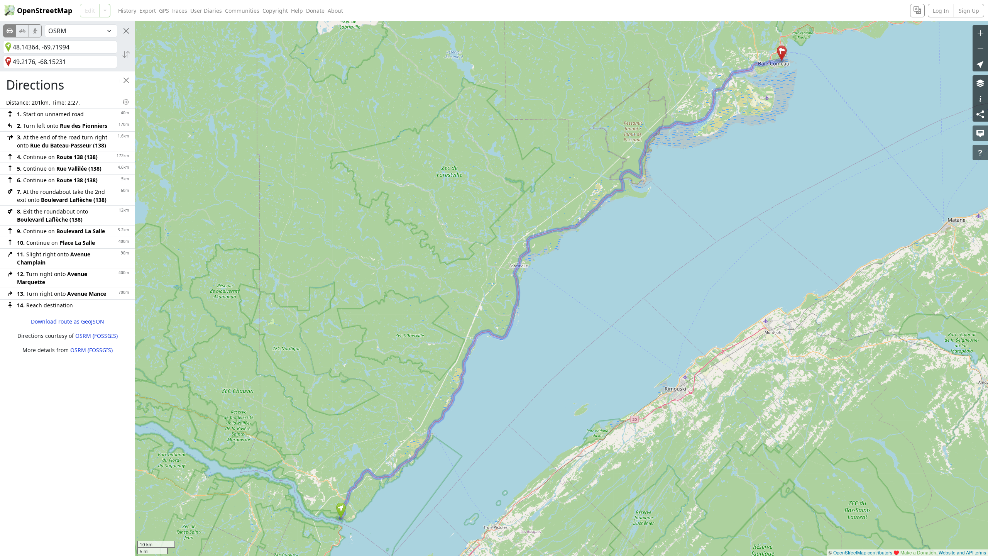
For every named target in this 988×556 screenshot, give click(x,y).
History (127, 10)
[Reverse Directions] (126, 54)
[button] (341, 510)
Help (297, 10)
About (335, 10)
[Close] (126, 31)
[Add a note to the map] (980, 133)
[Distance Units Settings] (125, 102)
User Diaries (206, 10)
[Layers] (980, 83)
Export (147, 10)
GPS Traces (173, 10)
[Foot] (35, 30)
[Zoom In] (980, 33)
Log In (941, 10)
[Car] (9, 30)
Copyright (275, 10)
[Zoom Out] (980, 48)
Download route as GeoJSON (67, 321)
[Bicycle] (22, 30)
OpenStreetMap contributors (862, 552)
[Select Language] (917, 10)
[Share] (980, 114)
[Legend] (980, 98)
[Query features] (980, 152)
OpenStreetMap (44, 10)
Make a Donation (918, 552)
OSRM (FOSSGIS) (96, 335)
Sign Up (969, 10)
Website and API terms (962, 552)
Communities (242, 10)
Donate (315, 10)
